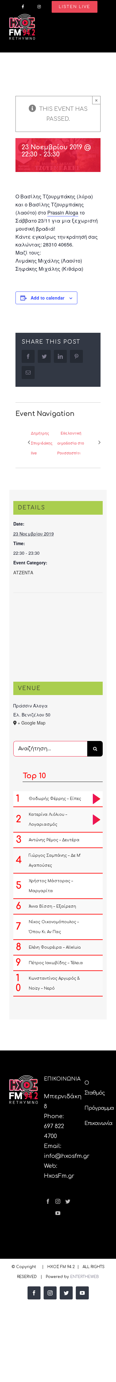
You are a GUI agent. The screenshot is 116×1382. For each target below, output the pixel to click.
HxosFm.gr (59, 1176)
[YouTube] (57, 1213)
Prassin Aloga (62, 212)
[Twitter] (67, 1201)
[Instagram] (57, 1201)
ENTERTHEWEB (84, 1277)
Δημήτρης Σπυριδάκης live (42, 442)
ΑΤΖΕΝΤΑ (23, 572)
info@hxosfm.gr (66, 1156)
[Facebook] (47, 1201)
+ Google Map (31, 723)
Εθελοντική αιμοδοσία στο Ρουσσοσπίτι (70, 442)
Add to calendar (47, 298)
